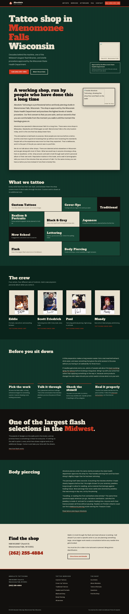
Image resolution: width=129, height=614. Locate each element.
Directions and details (78, 556)
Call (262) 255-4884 (112, 3)
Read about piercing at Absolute (75, 511)
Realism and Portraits (63, 590)
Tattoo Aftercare (96, 587)
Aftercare (84, 3)
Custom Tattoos (61, 580)
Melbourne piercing (77, 506)
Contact (99, 3)
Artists (65, 3)
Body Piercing (60, 597)
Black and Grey (60, 593)
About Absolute (95, 583)
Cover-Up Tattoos (62, 583)
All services (59, 600)
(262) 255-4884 (26, 553)
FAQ (92, 3)
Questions (93, 590)
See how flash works (16, 449)
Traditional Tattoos (62, 587)
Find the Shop (94, 593)
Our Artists (93, 580)
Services (74, 3)
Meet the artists (39, 72)
